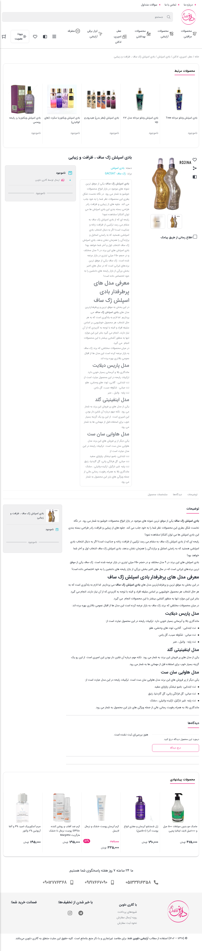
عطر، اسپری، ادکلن (182, 57)
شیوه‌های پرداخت (127, 912)
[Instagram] (70, 913)
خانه (197, 57)
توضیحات (192, 494)
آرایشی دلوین (140, 938)
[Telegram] (81, 913)
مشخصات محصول (157, 494)
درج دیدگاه (175, 748)
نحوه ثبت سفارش (127, 923)
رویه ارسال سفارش (127, 917)
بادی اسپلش (163, 57)
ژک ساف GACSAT (115, 173)
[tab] (192, 494)
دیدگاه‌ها (177, 494)
